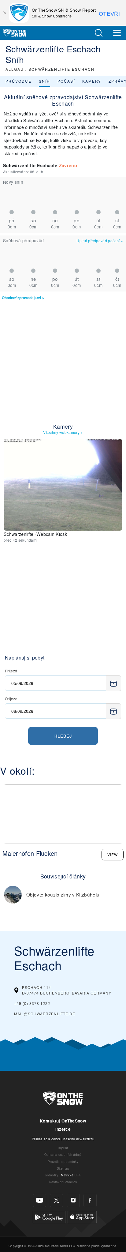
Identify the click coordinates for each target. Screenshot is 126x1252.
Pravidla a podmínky (63, 1161)
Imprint (63, 1147)
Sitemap (63, 1168)
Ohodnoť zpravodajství (21, 297)
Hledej (63, 736)
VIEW (112, 854)
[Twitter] (56, 1200)
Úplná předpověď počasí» (99, 240)
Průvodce (18, 81)
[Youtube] (39, 1200)
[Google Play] (49, 1216)
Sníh (44, 81)
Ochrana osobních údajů (63, 1154)
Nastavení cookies (63, 1181)
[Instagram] (73, 1200)
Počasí (66, 81)
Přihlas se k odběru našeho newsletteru (63, 1138)
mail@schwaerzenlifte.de (44, 1013)
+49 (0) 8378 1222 (32, 1003)
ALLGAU (15, 69)
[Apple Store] (82, 1216)
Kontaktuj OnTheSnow (63, 1121)
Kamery (91, 81)
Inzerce (63, 1129)
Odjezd (11, 698)
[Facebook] (90, 1200)
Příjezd (11, 670)
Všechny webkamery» (63, 432)
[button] (98, 33)
